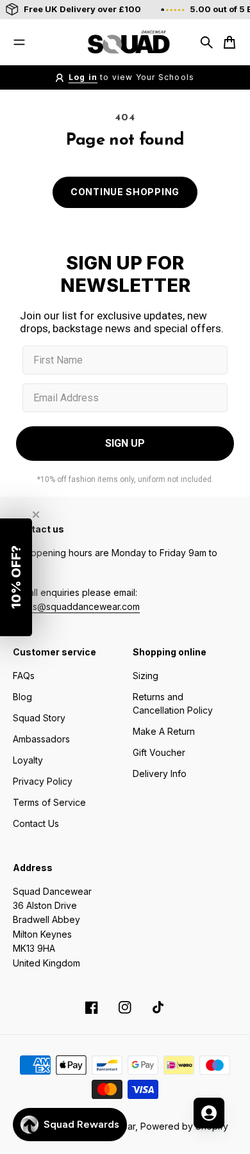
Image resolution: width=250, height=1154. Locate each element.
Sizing (145, 675)
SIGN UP (125, 443)
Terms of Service (49, 802)
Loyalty (28, 760)
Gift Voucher (159, 752)
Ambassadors (41, 738)
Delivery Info (160, 773)
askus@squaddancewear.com (76, 606)
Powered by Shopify (184, 1126)
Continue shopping (125, 191)
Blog (22, 696)
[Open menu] (19, 42)
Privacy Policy (42, 781)
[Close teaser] (35, 514)
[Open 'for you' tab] (209, 1113)
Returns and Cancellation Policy (173, 703)
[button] (16, 577)
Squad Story (39, 717)
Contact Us (36, 823)
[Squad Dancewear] (125, 42)
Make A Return (164, 731)
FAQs (24, 675)
